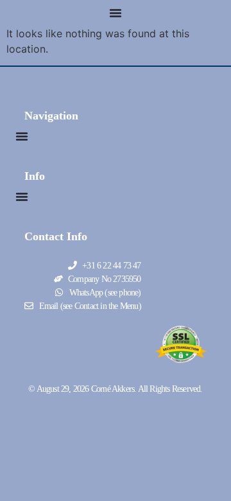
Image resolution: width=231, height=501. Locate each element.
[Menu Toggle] (115, 12)
